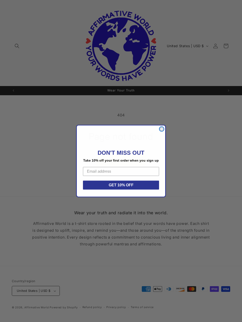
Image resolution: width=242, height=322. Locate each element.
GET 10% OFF (121, 185)
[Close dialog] (161, 129)
